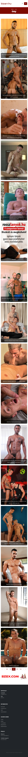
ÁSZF (2, 710)
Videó (2, 719)
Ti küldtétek (3, 723)
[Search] (22, 4)
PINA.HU (2, 734)
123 (17, 669)
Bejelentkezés (4, 726)
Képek (12, 9)
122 (14, 669)
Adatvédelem (4, 712)
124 (21, 669)
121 (10, 669)
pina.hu (2, 697)
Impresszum (3, 708)
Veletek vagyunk (4, 738)
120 (7, 669)
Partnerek (3, 706)
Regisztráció (3, 724)
